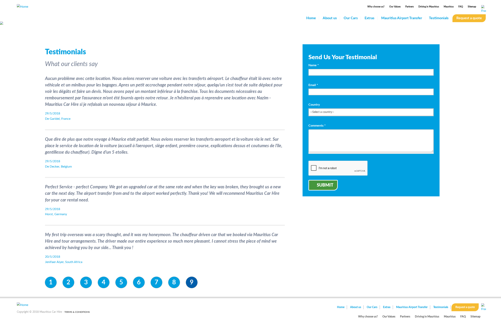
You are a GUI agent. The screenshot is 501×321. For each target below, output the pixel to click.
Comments (317, 125)
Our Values (395, 6)
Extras (369, 18)
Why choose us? (376, 6)
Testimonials (439, 18)
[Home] (22, 6)
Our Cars (351, 18)
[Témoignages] (483, 9)
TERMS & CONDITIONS (77, 312)
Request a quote (469, 18)
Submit (325, 185)
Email (313, 85)
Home (311, 18)
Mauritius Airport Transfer (401, 18)
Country (314, 104)
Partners (409, 6)
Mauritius (449, 6)
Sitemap (472, 6)
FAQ (460, 6)
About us (330, 18)
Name (313, 65)
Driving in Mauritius (428, 6)
